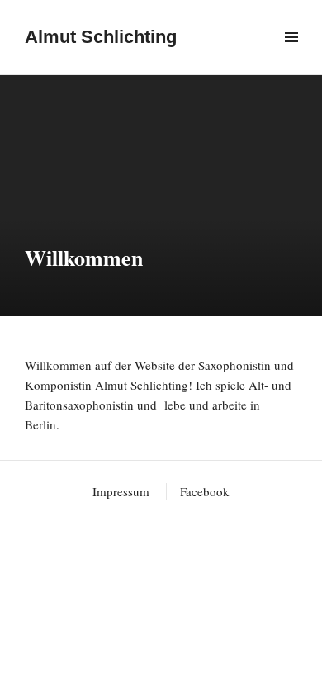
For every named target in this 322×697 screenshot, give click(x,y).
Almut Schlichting (101, 36)
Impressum (120, 491)
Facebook (205, 491)
